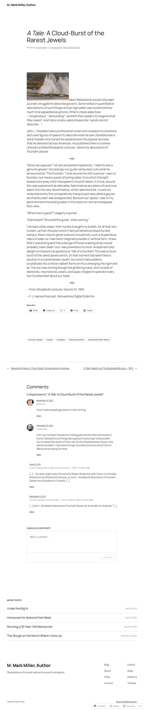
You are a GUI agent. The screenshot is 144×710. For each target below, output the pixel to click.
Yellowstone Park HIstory (99, 339)
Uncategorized (55, 47)
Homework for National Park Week (29, 617)
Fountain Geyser (35, 339)
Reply (38, 415)
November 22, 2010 (44, 400)
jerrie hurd (40, 403)
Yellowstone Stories (71, 47)
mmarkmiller (41, 47)
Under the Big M (17, 608)
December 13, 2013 (37, 496)
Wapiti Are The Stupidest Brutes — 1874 (108, 368)
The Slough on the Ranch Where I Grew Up (34, 635)
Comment (107, 557)
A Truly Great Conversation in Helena (40, 368)
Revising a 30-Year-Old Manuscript (29, 626)
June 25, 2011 (35, 464)
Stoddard (61, 339)
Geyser (50, 339)
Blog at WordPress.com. (126, 701)
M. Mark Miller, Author (21, 5)
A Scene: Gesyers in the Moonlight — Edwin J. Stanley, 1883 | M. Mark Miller (61, 499)
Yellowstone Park (76, 339)
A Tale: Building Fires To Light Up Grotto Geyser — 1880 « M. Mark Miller (59, 467)
